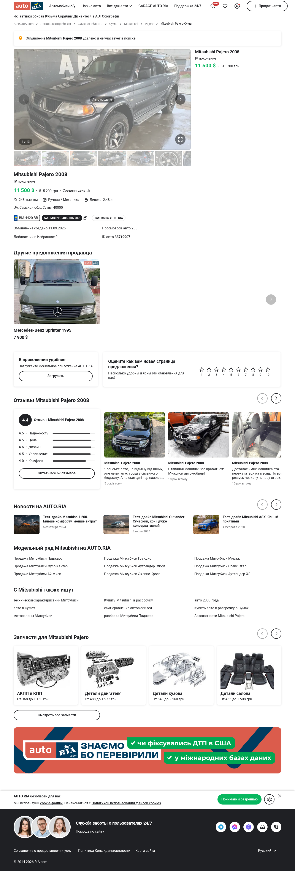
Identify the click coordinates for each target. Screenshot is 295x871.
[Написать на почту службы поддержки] (262, 827)
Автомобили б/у (62, 6)
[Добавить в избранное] (225, 6)
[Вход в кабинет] (237, 6)
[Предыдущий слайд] (24, 99)
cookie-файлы (51, 803)
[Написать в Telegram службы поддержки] (221, 827)
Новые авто (91, 6)
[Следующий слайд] (180, 99)
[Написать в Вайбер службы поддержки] (248, 827)
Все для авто (117, 6)
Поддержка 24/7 (187, 6)
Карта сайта (145, 851)
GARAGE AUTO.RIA (153, 6)
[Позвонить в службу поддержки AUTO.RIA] (276, 827)
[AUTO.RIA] (28, 6)
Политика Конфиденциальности (104, 851)
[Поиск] (213, 6)
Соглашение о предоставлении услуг (43, 851)
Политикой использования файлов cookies (126, 803)
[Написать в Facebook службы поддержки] (235, 827)
